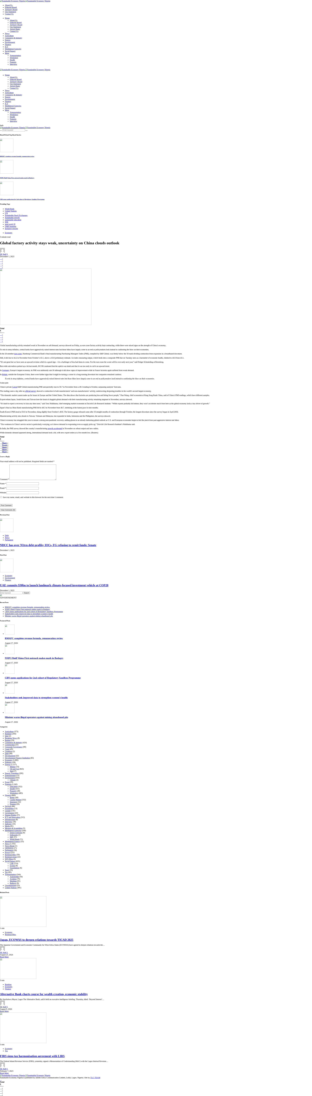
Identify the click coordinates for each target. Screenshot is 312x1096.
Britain (4, 374)
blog (6, 736)
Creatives (8, 751)
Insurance (13, 802)
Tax (6, 872)
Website (3, 493)
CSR (12, 863)
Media (7, 826)
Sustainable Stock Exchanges (16, 215)
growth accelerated (55, 428)
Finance (8, 44)
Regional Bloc (10, 855)
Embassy (8, 762)
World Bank (9, 209)
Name (3, 484)
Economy (8, 233)
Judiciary (8, 824)
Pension (13, 804)
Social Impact (10, 51)
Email (3, 488)
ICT (6, 47)
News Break (10, 846)
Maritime (13, 881)
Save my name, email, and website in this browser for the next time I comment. (33, 497)
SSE (6, 222)
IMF (11, 837)
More (7, 53)
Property (13, 791)
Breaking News (11, 738)
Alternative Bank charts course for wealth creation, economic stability (44, 994)
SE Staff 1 (4, 254)
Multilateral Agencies (13, 49)
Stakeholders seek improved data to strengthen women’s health (29, 614)
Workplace (14, 58)
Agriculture (9, 36)
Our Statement (10, 12)
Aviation (13, 879)
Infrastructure (10, 819)
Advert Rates (15, 29)
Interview (13, 64)
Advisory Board (11, 10)
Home (7, 18)
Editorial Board (11, 7)
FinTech (8, 806)
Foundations (14, 868)
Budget (7, 740)
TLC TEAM (95, 1078)
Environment (10, 42)
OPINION (9, 848)
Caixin (14, 387)
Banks (12, 797)
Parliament (9, 540)
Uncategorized (10, 885)
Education (14, 786)
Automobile (14, 877)
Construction (10, 745)
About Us (8, 5)
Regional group (11, 857)
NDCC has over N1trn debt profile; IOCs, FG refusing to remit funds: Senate (48, 545)
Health (12, 60)
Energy (7, 40)
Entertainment (10, 775)
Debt (7, 535)
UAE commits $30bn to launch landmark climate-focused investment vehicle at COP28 (54, 585)
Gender (8, 811)
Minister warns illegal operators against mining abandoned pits (29, 616)
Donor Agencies (16, 833)
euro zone (18, 354)
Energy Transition (12, 773)
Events (12, 866)
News (7, 33)
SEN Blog (9, 859)
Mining (12, 767)
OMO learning (10, 226)
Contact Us (9, 14)
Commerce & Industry (13, 38)
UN (6, 213)
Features (13, 62)
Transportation (15, 55)
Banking (8, 734)
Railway (13, 883)
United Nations (11, 211)
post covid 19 (10, 224)
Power (7, 852)
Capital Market (15, 800)
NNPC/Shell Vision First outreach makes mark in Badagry (17, 178)
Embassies (14, 835)
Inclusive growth (11, 229)
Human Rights (10, 815)
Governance (9, 813)
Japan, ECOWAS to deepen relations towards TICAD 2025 (36, 939)
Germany (5, 370)
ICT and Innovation (12, 817)
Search (26, 593)
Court (7, 749)
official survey (30, 391)
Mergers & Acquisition (13, 828)
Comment (4, 479)
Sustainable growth (12, 218)
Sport (7, 870)
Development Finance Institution (17, 758)
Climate (13, 780)
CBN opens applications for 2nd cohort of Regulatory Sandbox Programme (22, 199)
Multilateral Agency (12, 841)
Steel (12, 771)
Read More (4, 957)
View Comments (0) (8, 510)
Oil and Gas (14, 769)
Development (10, 756)
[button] (1, 125)
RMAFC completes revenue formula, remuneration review (17, 156)
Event (7, 782)
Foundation (9, 808)
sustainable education (13, 220)
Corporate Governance (13, 747)
